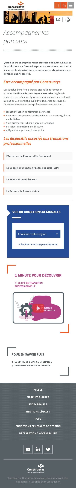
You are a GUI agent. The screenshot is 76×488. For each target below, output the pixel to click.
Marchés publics (38, 397)
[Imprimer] (67, 20)
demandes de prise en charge (32, 365)
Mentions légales (38, 411)
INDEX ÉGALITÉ (38, 404)
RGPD (38, 418)
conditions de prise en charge (33, 361)
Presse (38, 389)
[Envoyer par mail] (58, 20)
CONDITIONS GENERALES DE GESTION (38, 426)
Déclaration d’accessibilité (38, 433)
